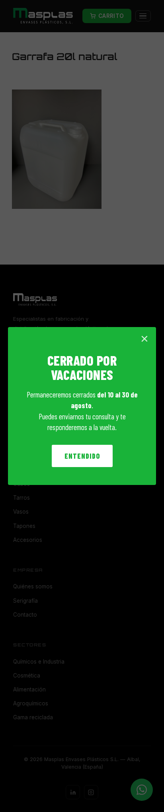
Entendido (82, 456)
